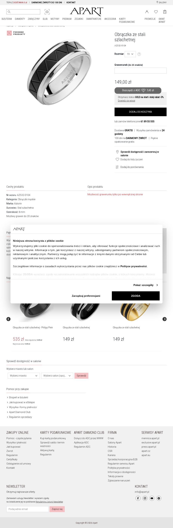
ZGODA (135, 295)
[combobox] (130, 54)
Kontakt (10, 468)
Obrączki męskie (26, 199)
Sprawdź (81, 375)
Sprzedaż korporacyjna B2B (123, 459)
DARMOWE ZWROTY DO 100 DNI (47, 2)
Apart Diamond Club (19, 412)
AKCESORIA (110, 19)
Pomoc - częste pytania (18, 438)
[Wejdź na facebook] (138, 498)
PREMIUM (66, 19)
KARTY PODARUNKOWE (127, 20)
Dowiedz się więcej (126, 100)
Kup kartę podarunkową (53, 438)
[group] (36, 319)
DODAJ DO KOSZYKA (140, 111)
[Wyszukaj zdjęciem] (47, 11)
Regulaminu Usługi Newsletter (49, 502)
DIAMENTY (20, 19)
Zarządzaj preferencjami (86, 295)
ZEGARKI (79, 19)
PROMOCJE (150, 19)
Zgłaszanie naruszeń (119, 480)
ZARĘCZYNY (34, 19)
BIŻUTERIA (7, 19)
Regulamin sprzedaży (20, 417)
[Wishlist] (156, 11)
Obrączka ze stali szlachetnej (76, 327)
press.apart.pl (149, 446)
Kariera (111, 455)
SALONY (162, 2)
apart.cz (146, 451)
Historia (112, 446)
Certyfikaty (11, 459)
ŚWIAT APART (162, 20)
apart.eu (146, 455)
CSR (110, 451)
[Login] (147, 11)
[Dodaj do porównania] (116, 166)
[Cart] (164, 12)
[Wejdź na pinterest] (158, 498)
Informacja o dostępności (121, 472)
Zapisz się (57, 509)
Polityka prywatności (119, 468)
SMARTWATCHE (93, 19)
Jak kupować (13, 446)
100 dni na (131, 138)
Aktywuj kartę (47, 450)
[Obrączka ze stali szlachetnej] (86, 304)
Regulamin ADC (82, 446)
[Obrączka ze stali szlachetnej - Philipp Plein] (36, 304)
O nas (111, 438)
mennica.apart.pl (150, 438)
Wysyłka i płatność (16, 442)
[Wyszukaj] (9, 11)
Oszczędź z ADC (138, 90)
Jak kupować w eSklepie (22, 402)
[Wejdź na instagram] (144, 498)
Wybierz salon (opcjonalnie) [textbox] (55, 375)
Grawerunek (129, 65)
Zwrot (9, 451)
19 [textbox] (128, 54)
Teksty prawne (115, 476)
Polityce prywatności (133, 266)
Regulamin (12, 455)
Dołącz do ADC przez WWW (88, 438)
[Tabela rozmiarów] (139, 54)
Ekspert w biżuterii (18, 397)
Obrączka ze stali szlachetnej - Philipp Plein (33, 327)
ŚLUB (45, 19)
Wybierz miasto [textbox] (18, 375)
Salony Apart (114, 442)
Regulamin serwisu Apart (121, 463)
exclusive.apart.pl (151, 442)
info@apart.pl (142, 492)
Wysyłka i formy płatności (23, 407)
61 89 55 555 (147, 121)
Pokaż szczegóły (143, 285)
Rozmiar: (119, 54)
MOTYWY (55, 19)
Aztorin (18, 203)
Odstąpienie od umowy (18, 463)
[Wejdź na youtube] (151, 498)
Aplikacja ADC (81, 442)
